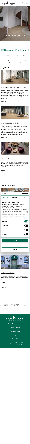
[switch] (26, 225)
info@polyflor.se (16, 331)
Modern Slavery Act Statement (15, 338)
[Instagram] (16, 323)
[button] (27, 3)
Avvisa (15, 249)
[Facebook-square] (8, 323)
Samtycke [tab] (5, 197)
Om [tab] (24, 197)
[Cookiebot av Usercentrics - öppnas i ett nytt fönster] (22, 193)
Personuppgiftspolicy (15, 335)
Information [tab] (15, 197)
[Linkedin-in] (12, 323)
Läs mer (4, 102)
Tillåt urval (15, 244)
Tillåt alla (15, 240)
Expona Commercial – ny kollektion (13, 87)
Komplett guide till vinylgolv (11, 123)
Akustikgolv (5, 159)
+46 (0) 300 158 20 (16, 330)
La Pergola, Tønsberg (8, 273)
